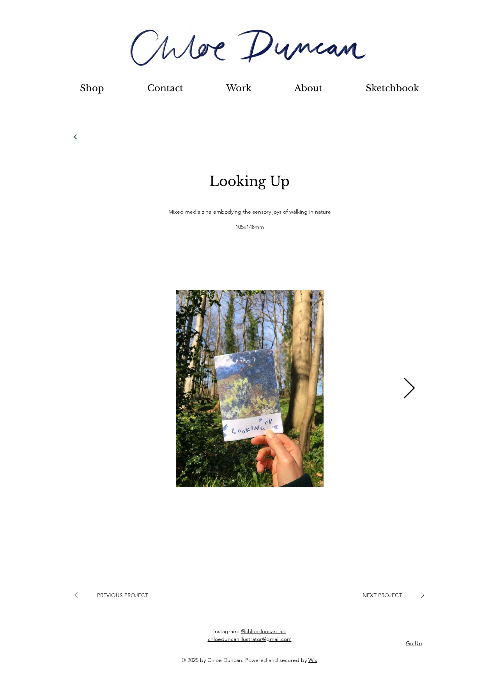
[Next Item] (409, 389)
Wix (312, 660)
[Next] (75, 137)
